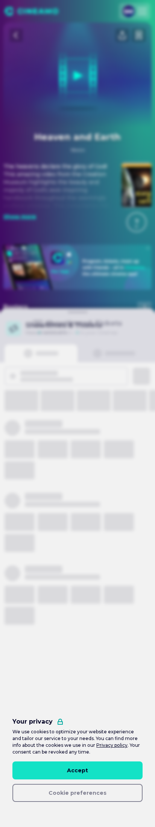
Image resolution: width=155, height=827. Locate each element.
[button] (136, 222)
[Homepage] (31, 11)
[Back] (16, 35)
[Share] (122, 35)
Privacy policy (112, 745)
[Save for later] (139, 35)
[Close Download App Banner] (148, 248)
